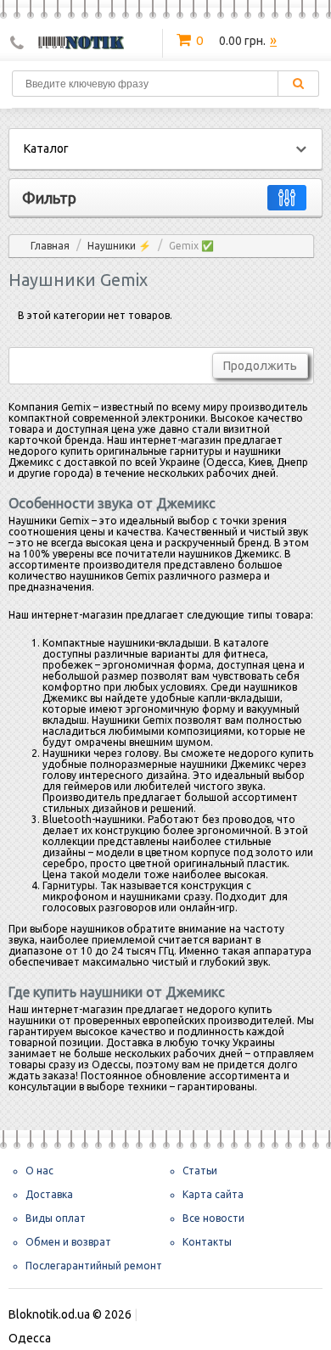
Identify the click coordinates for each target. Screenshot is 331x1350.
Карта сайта (213, 1194)
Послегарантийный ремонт (93, 1265)
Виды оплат (55, 1218)
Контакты (207, 1241)
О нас (39, 1170)
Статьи (199, 1170)
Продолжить (260, 366)
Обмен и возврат (68, 1241)
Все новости (213, 1218)
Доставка (49, 1194)
